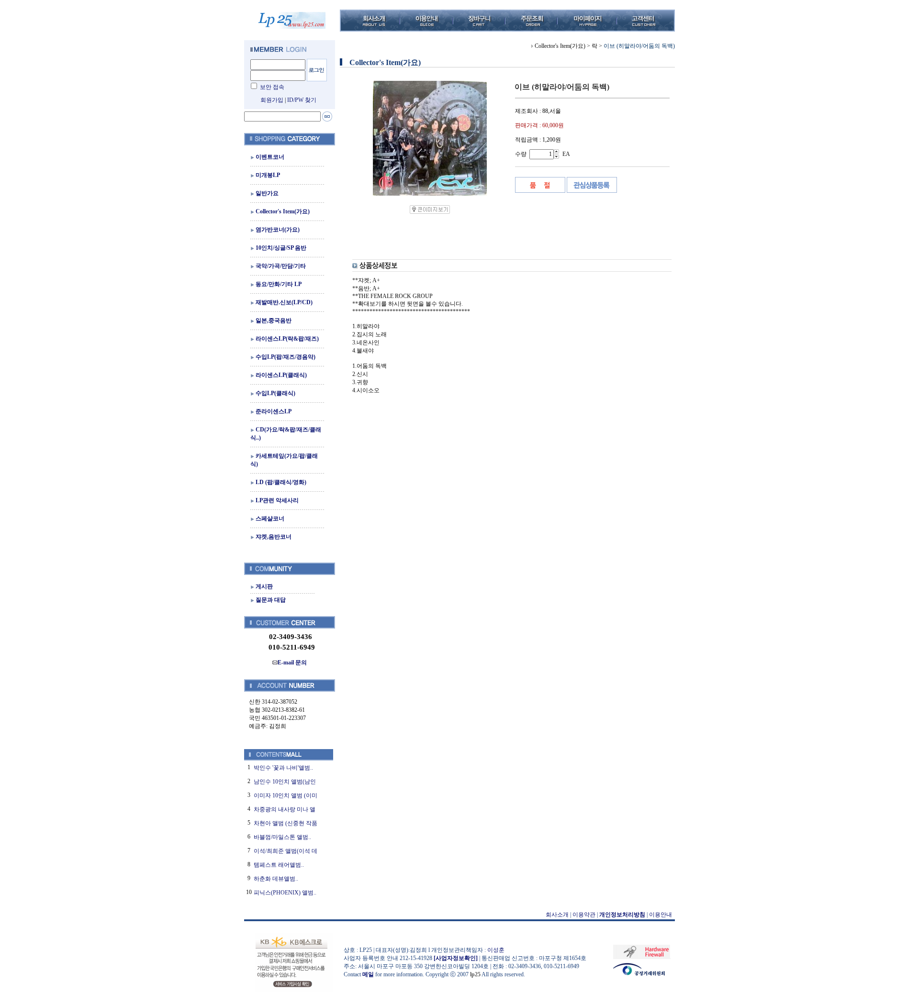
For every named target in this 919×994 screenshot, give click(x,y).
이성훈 (495, 950)
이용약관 (583, 914)
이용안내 (660, 914)
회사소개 (557, 914)
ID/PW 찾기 (301, 100)
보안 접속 (272, 87)
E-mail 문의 (292, 662)
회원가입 (271, 100)
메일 (368, 974)
